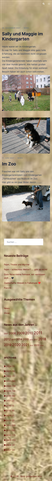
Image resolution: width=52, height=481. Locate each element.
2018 (42, 339)
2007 (6, 334)
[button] (43, 4)
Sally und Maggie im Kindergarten (22, 36)
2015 (26, 339)
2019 (7, 345)
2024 (41, 345)
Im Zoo (9, 163)
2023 (36, 345)
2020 (16, 345)
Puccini (7, 288)
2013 (13, 340)
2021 (25, 345)
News (26, 28)
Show (7, 313)
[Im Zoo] (26, 135)
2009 (21, 333)
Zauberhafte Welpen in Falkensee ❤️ (22, 283)
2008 (12, 333)
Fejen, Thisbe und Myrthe (16, 264)
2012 (7, 339)
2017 (36, 340)
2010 (29, 333)
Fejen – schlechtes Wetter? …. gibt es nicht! (25, 269)
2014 (19, 339)
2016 (31, 340)
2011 (38, 333)
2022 (31, 345)
